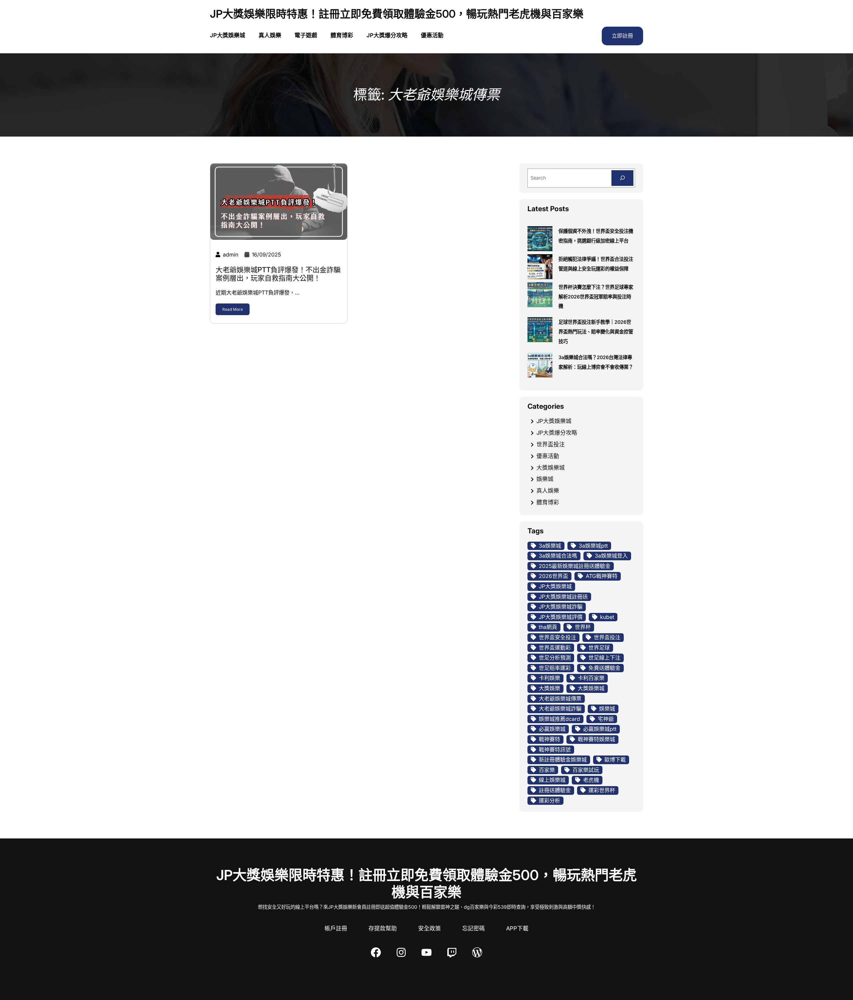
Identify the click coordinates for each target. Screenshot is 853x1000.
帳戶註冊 (336, 928)
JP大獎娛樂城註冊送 (563, 596)
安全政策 (429, 928)
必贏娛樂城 (552, 729)
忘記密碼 (473, 928)
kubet (607, 617)
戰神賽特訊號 (555, 749)
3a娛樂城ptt (593, 545)
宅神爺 (606, 719)
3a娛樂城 (550, 545)
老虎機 (591, 779)
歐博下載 (615, 759)
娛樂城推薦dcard (559, 719)
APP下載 (517, 928)
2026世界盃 (553, 576)
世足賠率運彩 (555, 668)
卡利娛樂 (549, 678)
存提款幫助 (383, 928)
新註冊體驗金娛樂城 (563, 759)
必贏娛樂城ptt (599, 729)
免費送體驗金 (604, 668)
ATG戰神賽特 (601, 576)
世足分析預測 (555, 657)
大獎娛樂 (549, 688)
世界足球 (599, 647)
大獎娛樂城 (550, 467)
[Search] (622, 178)
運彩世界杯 (601, 790)
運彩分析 (549, 800)
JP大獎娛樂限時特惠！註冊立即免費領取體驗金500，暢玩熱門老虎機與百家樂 (396, 13)
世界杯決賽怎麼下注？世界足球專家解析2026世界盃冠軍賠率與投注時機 (595, 296)
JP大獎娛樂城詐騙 (560, 606)
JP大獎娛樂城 (553, 421)
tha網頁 (548, 627)
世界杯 (583, 627)
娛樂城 (544, 479)
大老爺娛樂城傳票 (560, 698)
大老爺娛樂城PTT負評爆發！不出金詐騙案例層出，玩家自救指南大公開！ (278, 273)
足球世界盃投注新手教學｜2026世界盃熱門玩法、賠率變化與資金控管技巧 (595, 331)
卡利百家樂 (591, 678)
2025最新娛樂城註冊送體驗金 (574, 566)
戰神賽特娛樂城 (596, 739)
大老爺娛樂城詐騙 (560, 708)
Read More (232, 309)
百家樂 (547, 769)
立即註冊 (622, 35)
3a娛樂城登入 (611, 555)
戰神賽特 (549, 739)
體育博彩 (547, 502)
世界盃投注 (550, 444)
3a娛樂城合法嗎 (558, 555)
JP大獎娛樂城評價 (560, 617)
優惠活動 (547, 456)
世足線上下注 (604, 657)
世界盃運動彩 (555, 647)
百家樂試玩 (585, 769)
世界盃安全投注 (557, 637)
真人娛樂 (547, 490)
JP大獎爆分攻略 (556, 432)
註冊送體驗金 (555, 790)
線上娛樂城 (552, 779)
